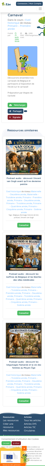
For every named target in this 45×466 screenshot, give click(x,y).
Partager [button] (17, 111)
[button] (25, 111)
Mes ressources (11, 430)
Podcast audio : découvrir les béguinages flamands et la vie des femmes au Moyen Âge (23, 365)
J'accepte (6, 443)
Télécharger (19, 105)
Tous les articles (32, 420)
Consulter (24, 225)
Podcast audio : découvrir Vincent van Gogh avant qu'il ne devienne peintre (24, 181)
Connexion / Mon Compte (29, 4)
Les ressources (11, 420)
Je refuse (16, 443)
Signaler (16, 117)
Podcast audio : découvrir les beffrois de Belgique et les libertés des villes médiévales (23, 277)
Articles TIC (30, 427)
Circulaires (29, 430)
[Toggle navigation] (40, 8)
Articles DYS (30, 423)
